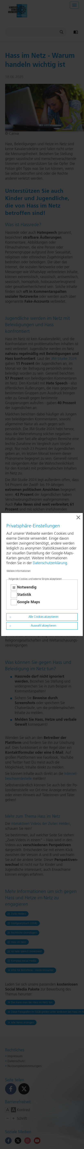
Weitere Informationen (19, 571)
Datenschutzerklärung (50, 563)
